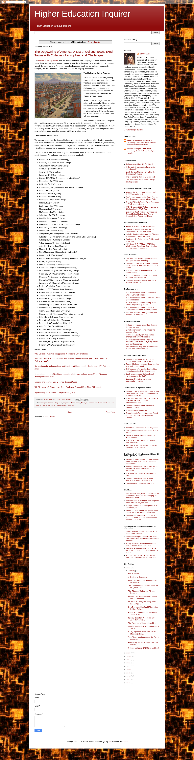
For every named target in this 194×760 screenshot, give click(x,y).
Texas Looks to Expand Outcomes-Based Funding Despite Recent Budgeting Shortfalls (142, 415)
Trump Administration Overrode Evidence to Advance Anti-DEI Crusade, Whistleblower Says (142, 400)
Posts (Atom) (50, 416)
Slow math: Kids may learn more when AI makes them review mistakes (142, 348)
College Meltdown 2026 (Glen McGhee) (143, 648)
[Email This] (76, 399)
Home (69, 412)
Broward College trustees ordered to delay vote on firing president (142, 365)
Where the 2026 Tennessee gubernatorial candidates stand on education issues (142, 512)
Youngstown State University (57, 405)
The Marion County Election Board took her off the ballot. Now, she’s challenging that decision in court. (142, 496)
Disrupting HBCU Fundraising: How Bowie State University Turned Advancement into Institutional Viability (142, 393)
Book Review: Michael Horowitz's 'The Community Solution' (140, 173)
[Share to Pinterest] (87, 399)
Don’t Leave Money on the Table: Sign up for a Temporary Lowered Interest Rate (142, 198)
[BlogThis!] (79, 399)
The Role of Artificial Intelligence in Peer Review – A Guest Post (141, 314)
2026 (129, 568)
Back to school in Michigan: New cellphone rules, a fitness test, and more (142, 502)
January (132, 571)
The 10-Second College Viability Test (140, 177)
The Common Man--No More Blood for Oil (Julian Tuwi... (143, 587)
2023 (129, 660)
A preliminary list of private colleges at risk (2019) (55, 392)
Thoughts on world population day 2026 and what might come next (141, 276)
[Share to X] (82, 399)
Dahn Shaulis (145, 54)
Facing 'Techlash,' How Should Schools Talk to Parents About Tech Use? (141, 545)
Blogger (125, 742)
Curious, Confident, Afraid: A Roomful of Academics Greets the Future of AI (141, 479)
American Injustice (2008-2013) (139, 141)
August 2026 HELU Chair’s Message (140, 226)
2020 (129, 670)
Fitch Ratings (75, 403)
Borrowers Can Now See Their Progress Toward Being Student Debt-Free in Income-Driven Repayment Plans (141, 214)
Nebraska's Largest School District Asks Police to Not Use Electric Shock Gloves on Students (142, 539)
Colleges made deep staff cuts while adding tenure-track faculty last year (140, 360)
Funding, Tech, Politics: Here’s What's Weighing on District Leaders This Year (141, 557)
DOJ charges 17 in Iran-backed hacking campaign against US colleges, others (141, 370)
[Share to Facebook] (84, 399)
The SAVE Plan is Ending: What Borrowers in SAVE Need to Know (142, 203)
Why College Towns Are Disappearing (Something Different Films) (61, 354)
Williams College (41, 405)
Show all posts (94, 42)
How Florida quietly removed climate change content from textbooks (140, 336)
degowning (66, 403)
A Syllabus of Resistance (137, 577)
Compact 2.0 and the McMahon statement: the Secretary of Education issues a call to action (142, 266)
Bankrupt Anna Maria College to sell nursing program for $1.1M (140, 375)
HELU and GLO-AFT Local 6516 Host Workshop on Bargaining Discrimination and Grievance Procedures (141, 246)
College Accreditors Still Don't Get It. (140, 164)
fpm (110, 742)
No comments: (67, 399)
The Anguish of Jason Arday (137, 410)
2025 (129, 653)
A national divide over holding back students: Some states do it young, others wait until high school (142, 342)
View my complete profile (133, 130)
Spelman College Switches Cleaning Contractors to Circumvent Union (140, 230)
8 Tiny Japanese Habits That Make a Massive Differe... (142, 633)
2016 (129, 683)
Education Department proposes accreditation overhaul (138, 380)
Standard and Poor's (95, 403)
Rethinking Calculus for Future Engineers (142, 428)
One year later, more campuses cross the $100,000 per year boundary (142, 260)
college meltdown (47, 403)
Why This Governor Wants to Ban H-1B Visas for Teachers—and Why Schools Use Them (142, 551)
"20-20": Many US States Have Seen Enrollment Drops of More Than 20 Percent (68, 387)
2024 (129, 656)
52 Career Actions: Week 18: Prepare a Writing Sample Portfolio (141, 294)
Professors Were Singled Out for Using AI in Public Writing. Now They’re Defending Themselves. (142, 462)
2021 (129, 666)
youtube (71, 405)
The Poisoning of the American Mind (142, 623)
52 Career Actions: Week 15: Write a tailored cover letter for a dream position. (141, 309)
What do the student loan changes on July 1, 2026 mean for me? (142, 193)
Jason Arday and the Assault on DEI (140, 483)
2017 (129, 679)
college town (58, 403)
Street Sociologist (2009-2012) (139, 149)
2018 (129, 676)
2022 (129, 663)
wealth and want (108, 403)
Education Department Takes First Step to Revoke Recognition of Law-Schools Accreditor (142, 469)
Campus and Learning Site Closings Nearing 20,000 (56, 382)
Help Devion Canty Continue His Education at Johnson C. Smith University (142, 235)
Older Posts (110, 412)
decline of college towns (48, 61)
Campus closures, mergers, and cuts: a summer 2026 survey (141, 281)
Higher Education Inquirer (83, 13)
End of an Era (133, 574)
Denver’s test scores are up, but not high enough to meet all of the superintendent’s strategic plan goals (142, 518)
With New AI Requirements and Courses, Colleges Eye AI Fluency (142, 446)
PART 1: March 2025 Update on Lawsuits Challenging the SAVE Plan (142, 208)
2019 (129, 673)
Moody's (84, 403)
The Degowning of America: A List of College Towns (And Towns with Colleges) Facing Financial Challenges (74, 53)
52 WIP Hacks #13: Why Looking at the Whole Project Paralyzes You (141, 304)
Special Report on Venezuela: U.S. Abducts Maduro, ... (141, 619)
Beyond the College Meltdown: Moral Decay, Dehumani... (142, 597)
